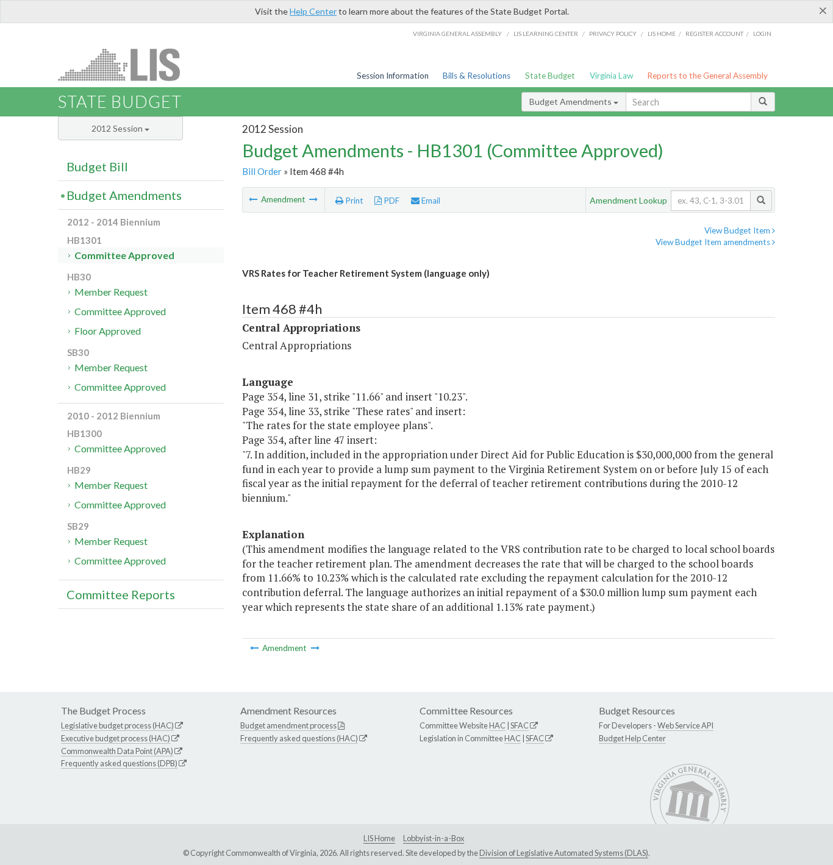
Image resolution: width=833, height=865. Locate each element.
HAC (497, 725)
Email (430, 200)
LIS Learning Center (545, 33)
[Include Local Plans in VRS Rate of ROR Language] (313, 199)
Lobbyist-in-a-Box (433, 838)
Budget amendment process (288, 725)
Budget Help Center (632, 738)
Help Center (313, 11)
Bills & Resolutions (476, 75)
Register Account (714, 33)
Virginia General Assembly (457, 33)
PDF (390, 200)
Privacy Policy (613, 33)
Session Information (393, 75)
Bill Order (262, 171)
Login (762, 33)
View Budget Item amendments (714, 242)
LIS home (662, 33)
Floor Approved (107, 330)
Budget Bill (97, 166)
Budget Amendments (571, 101)
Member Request (111, 291)
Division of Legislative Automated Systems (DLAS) (563, 853)
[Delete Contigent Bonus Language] (254, 199)
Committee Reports (120, 594)
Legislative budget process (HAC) (117, 725)
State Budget (550, 75)
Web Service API (685, 725)
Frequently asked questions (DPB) (119, 763)
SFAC (519, 725)
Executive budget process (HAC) (115, 738)
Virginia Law (611, 75)
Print (353, 200)
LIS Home (379, 838)
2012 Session (118, 128)
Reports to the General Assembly (707, 75)
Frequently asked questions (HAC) (299, 738)
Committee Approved (124, 255)
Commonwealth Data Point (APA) (117, 751)
